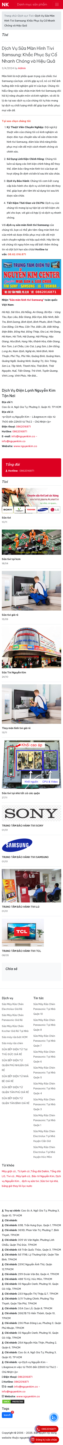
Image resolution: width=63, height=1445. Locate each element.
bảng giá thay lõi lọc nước (17, 1185)
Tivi (31, 15)
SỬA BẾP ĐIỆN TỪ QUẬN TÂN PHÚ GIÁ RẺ (15, 1090)
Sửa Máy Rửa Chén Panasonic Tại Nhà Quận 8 (44, 1024)
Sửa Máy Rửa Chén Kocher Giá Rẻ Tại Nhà (15, 1029)
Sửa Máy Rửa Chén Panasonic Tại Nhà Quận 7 (44, 1040)
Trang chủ (10, 15)
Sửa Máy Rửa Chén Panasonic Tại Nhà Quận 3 (44, 1104)
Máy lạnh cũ (23, 1176)
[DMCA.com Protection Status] (13, 1401)
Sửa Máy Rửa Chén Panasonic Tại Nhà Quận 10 (44, 1009)
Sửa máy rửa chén (12, 1043)
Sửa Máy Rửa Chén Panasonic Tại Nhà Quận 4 (44, 1088)
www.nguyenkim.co (25, 446)
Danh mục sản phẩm (32, 4)
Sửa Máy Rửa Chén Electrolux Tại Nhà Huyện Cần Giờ (44, 1136)
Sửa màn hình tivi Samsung (26, 299)
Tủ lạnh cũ (23, 1171)
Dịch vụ (22, 15)
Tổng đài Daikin (40, 1171)
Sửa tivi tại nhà (49, 1181)
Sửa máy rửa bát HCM (14, 1037)
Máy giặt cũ (9, 1171)
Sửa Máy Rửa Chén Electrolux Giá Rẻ (13, 1007)
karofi (8, 1414)
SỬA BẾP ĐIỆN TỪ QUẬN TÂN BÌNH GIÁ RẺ (16, 1101)
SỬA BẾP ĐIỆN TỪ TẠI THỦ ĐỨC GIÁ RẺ (15, 1052)
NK (5, 4)
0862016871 (23, 426)
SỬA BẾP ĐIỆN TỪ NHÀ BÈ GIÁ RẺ (15, 1079)
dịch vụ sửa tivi (30, 1181)
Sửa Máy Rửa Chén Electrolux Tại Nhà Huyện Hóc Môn (44, 1152)
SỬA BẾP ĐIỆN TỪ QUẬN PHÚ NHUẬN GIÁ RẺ (15, 1065)
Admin (22, 68)
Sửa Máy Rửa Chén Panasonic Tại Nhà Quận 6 (44, 1056)
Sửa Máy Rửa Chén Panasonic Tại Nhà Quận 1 (44, 1120)
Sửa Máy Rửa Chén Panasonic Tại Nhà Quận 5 (44, 1072)
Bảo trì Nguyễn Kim (43, 1176)
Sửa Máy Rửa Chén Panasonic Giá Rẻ (13, 1018)
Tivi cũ (10, 1176)
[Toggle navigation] (57, 4)
